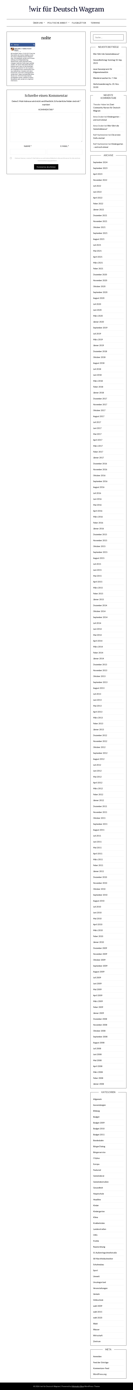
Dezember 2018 (100, 351)
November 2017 (100, 404)
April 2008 (97, 1066)
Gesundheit (98, 1187)
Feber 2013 (98, 723)
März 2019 (98, 339)
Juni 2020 (97, 310)
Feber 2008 (98, 1078)
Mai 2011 (97, 847)
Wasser (96, 1329)
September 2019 (100, 327)
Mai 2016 (97, 505)
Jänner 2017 (98, 457)
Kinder (96, 1205)
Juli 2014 (97, 623)
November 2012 (100, 741)
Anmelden (97, 1356)
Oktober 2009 (99, 960)
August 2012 (98, 759)
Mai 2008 (97, 1060)
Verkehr (96, 1294)
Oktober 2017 (99, 410)
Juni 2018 (97, 375)
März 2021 (98, 262)
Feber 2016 (98, 522)
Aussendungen (99, 1105)
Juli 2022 (97, 186)
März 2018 (98, 381)
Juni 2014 (97, 629)
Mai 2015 (97, 576)
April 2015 (97, 581)
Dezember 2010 (100, 877)
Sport (95, 1270)
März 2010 (98, 930)
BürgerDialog (99, 1146)
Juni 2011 (97, 842)
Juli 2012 (97, 765)
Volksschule (98, 1300)
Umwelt (96, 1276)
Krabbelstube (99, 1223)
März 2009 (98, 1001)
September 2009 (100, 966)
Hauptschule (98, 1193)
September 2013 (100, 682)
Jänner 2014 (98, 658)
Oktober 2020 (99, 286)
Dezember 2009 (100, 948)
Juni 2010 (97, 912)
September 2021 (100, 233)
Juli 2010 (97, 906)
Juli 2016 (97, 493)
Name (28, 146)
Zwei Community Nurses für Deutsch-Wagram (107, 107)
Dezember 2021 (100, 215)
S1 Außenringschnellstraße (105, 1252)
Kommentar (46, 109)
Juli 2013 (97, 694)
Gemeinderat (98, 1176)
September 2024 (100, 162)
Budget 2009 (99, 1123)
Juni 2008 (97, 1054)
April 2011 (97, 853)
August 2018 (98, 363)
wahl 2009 (97, 1306)
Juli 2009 (97, 977)
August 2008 (98, 1042)
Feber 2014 (98, 652)
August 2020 (98, 298)
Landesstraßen (99, 1229)
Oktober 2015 (99, 546)
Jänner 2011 (98, 871)
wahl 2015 (97, 1312)
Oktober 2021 (99, 227)
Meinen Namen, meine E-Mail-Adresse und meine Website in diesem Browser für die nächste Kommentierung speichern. (47, 159)
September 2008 (100, 1036)
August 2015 (98, 558)
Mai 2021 (97, 251)
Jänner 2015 (98, 599)
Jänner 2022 (98, 209)
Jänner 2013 (98, 729)
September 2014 (100, 617)
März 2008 (98, 1072)
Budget (96, 1117)
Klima (95, 1217)
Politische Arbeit (57, 23)
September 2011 (100, 824)
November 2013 (100, 670)
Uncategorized (99, 1282)
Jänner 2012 (98, 800)
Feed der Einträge (100, 1362)
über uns (38, 23)
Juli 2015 (97, 564)
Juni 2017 (97, 428)
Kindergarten (99, 1211)
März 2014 (98, 646)
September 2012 (100, 753)
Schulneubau (98, 1264)
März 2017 (98, 446)
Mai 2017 (97, 434)
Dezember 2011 (100, 806)
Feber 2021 (98, 268)
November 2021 (100, 221)
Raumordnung (99, 1247)
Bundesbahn (98, 1140)
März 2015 (98, 587)
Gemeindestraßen (101, 1182)
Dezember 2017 (100, 398)
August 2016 (98, 487)
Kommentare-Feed (101, 1368)
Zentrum (97, 1341)
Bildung (96, 1111)
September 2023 (100, 168)
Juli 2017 (97, 422)
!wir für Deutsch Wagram (66, 9)
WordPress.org (100, 1374)
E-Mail (64, 146)
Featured (97, 1170)
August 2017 (98, 416)
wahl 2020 (97, 1317)
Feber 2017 (98, 452)
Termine (95, 23)
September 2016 (100, 481)
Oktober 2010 (99, 889)
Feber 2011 (98, 865)
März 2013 (98, 717)
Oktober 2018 (99, 357)
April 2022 (97, 197)
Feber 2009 (98, 1007)
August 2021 (98, 239)
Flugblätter (79, 23)
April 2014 (97, 641)
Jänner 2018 (98, 392)
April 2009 (97, 995)
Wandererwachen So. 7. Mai (105, 78)
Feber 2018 (98, 387)
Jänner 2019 (98, 345)
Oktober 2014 (99, 611)
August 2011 (98, 830)
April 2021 (97, 257)
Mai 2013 (97, 706)
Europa (96, 1164)
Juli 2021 (97, 245)
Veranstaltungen (100, 1288)
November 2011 (100, 812)
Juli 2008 (97, 1048)
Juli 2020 (97, 304)
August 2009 (98, 971)
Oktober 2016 (99, 475)
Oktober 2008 (99, 1031)
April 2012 (97, 782)
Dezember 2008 (100, 1019)
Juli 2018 (97, 369)
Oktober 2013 (99, 676)
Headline (97, 1199)
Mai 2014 (97, 635)
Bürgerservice (99, 1152)
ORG (95, 1235)
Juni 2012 (97, 771)
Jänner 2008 (98, 1084)
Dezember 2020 (100, 274)
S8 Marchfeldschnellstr (103, 1258)
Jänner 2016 (98, 528)
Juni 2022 (97, 192)
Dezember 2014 (100, 605)
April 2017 (97, 440)
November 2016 (100, 469)
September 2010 (100, 895)
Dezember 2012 (100, 735)
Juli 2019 (97, 333)
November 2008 (100, 1025)
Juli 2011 (97, 836)
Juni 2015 (97, 570)
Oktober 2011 (99, 818)
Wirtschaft (98, 1335)
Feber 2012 (98, 794)
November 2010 (100, 883)
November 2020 (100, 280)
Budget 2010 (99, 1128)
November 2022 (100, 180)
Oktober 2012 (99, 747)
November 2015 (100, 540)
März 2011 (98, 859)
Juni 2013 (97, 700)
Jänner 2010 (98, 942)
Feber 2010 (98, 936)
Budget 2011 (99, 1134)
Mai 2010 (97, 918)
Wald (95, 1323)
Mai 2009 (97, 989)
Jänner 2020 (98, 322)
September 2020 (100, 292)
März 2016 (98, 517)
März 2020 (98, 316)
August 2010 (98, 901)
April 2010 (97, 924)
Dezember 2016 (100, 463)
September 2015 (100, 552)
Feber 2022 (98, 203)
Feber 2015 (98, 593)
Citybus (96, 1158)
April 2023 (97, 174)
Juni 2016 (97, 499)
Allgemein (97, 1099)
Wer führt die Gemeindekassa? (106, 54)
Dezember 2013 (100, 664)
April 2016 (97, 511)
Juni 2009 (97, 983)
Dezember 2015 (100, 534)
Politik (96, 1241)
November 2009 (100, 954)
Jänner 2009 (98, 1013)
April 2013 (97, 712)
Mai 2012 (97, 777)
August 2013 (98, 688)
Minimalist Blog (78, 1386)
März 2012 (98, 788)
